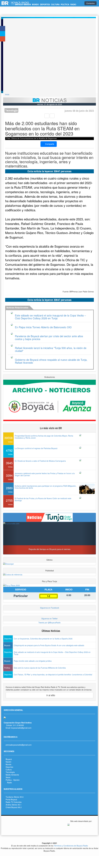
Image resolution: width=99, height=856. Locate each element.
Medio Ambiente (12, 774)
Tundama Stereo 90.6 (14, 797)
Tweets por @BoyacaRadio (49, 622)
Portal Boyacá (11, 799)
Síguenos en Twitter (49, 618)
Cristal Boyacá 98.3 (14, 807)
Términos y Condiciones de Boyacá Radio (71, 845)
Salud (8, 777)
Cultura (9, 769)
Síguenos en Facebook (49, 607)
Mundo (8, 764)
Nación (8, 761)
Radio (9, 782)
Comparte (49, 143)
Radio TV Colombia (14, 802)
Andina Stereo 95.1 (13, 804)
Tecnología (10, 772)
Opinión (16, 780)
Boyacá (9, 759)
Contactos (90, 3)
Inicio (7, 94)
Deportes (9, 767)
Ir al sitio (50, 695)
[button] (10, 538)
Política (9, 780)
